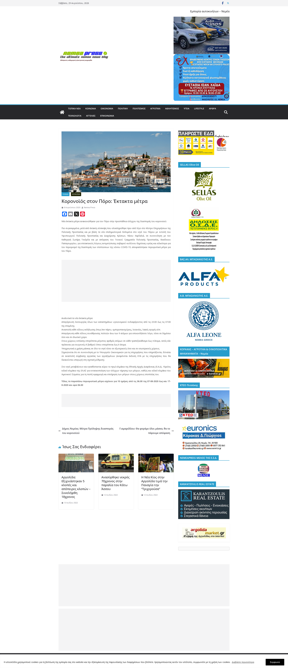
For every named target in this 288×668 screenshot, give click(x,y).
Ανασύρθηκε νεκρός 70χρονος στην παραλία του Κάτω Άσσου (115, 483)
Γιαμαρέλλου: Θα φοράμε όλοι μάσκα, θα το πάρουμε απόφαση (144, 431)
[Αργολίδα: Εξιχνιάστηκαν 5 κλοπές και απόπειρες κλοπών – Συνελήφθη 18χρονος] (76, 455)
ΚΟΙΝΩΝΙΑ (90, 108)
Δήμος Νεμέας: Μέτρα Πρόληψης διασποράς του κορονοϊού (88, 431)
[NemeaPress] (62, 112)
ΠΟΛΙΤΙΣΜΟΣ (139, 108)
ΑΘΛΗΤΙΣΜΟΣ (172, 108)
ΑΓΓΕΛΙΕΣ (90, 115)
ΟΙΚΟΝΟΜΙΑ (107, 108)
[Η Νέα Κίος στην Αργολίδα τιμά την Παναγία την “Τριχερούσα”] (156, 455)
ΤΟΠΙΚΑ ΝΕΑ (74, 108)
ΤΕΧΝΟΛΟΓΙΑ (74, 115)
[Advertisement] (116, 281)
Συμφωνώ (275, 662)
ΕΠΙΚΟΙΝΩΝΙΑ (107, 115)
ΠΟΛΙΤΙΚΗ (123, 108)
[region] (144, 661)
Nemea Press (89, 207)
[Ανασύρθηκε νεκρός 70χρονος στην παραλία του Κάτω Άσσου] (116, 455)
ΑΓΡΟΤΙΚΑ (155, 108)
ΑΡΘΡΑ (212, 108)
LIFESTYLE (199, 108)
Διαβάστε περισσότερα (243, 662)
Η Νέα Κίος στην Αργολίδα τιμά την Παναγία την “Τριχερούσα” (154, 483)
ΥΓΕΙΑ (186, 108)
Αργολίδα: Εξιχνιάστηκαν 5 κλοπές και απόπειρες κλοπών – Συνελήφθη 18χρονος (76, 487)
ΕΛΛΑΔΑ (65, 194)
